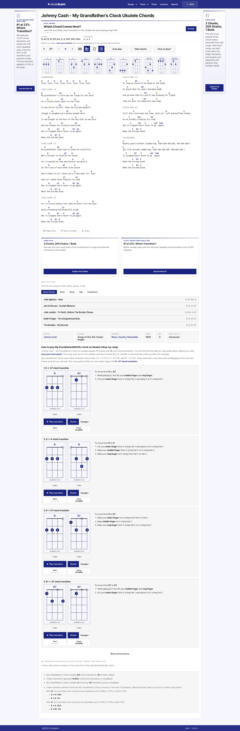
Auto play (117, 49)
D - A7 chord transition (126, 361)
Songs (131, 4)
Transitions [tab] (92, 292)
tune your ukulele (64, 43)
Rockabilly (132, 337)
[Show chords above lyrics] (87, 49)
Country (122, 337)
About (187, 728)
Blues (114, 337)
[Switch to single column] (94, 49)
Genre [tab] (72, 292)
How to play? (164, 49)
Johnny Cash (50, 337)
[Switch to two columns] (101, 49)
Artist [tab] (62, 292)
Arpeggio (84, 422)
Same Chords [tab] (49, 292)
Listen (55, 414)
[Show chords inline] (80, 49)
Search (174, 4)
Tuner (154, 4)
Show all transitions (120, 654)
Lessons (164, 4)
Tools (142, 4)
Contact (195, 728)
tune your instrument (51, 354)
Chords (73, 422)
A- (44, 49)
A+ (51, 48)
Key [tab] (81, 292)
